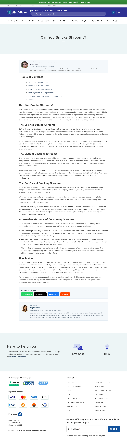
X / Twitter (41, 294)
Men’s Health (13, 21)
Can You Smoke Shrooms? (38, 82)
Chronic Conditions (60, 21)
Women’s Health (28, 21)
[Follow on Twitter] (20, 414)
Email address (74, 429)
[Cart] (119, 12)
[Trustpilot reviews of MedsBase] (15, 383)
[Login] (113, 12)
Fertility (75, 21)
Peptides (85, 21)
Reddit (66, 294)
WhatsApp (28, 294)
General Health (97, 21)
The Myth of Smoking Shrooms (40, 89)
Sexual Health (43, 21)
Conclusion (32, 100)
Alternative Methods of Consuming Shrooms (45, 96)
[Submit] (104, 14)
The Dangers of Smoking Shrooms (41, 93)
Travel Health (112, 21)
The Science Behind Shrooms (39, 86)
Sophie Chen (35, 308)
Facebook (54, 294)
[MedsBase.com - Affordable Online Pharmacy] (17, 12)
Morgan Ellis (33, 64)
